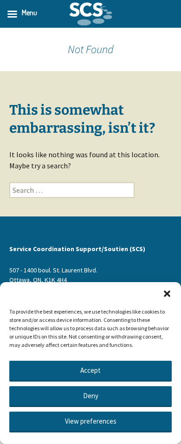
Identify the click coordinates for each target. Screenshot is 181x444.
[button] (167, 293)
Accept (90, 370)
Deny (90, 395)
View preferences (90, 421)
